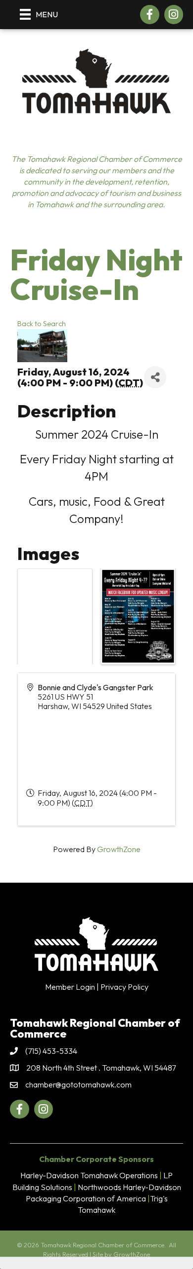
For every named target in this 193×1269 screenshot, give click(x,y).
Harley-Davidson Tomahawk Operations (89, 1175)
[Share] (155, 377)
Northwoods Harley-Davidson (129, 1187)
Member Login (70, 987)
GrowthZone (119, 849)
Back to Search (41, 323)
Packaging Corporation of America (86, 1198)
